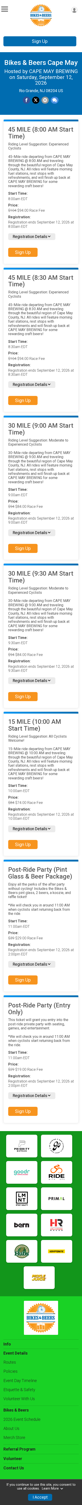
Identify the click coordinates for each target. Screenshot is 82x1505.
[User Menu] (74, 10)
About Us (11, 1428)
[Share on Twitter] (35, 100)
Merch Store (14, 1437)
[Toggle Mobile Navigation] (4, 9)
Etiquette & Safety (19, 1389)
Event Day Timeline (20, 1380)
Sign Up (40, 41)
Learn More (50, 1488)
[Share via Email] (45, 100)
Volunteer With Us (19, 1399)
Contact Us (13, 1468)
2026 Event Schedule (22, 1419)
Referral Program (19, 1449)
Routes (9, 1362)
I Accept (40, 1497)
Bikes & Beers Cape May (41, 62)
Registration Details (30, 236)
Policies (10, 1371)
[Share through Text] (55, 100)
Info (7, 1344)
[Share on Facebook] (26, 100)
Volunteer (12, 1458)
